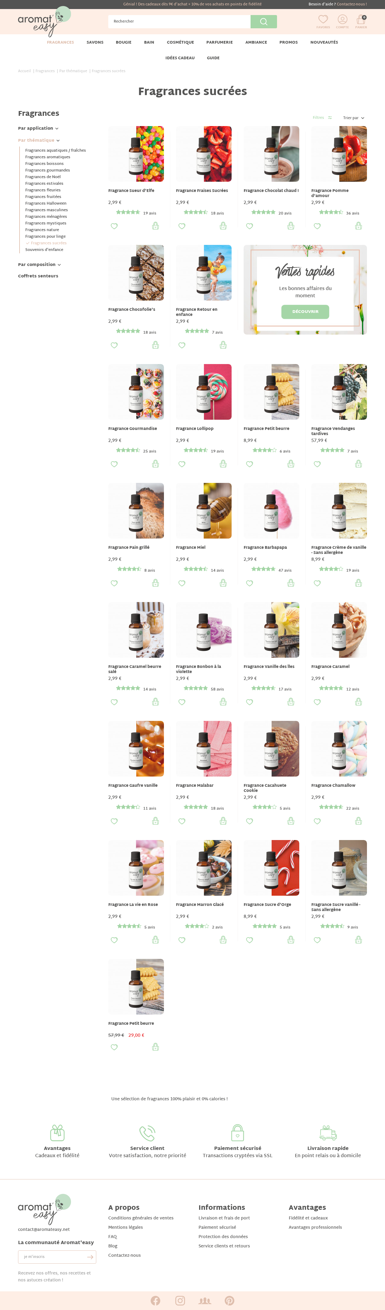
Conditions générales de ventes (141, 1218)
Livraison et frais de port (224, 1218)
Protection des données (223, 1237)
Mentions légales (125, 1227)
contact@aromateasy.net (44, 1230)
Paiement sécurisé (237, 1149)
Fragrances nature (42, 230)
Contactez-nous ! (352, 4)
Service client (147, 1149)
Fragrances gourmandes (47, 170)
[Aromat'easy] (44, 22)
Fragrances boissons (44, 164)
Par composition (37, 265)
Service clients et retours (224, 1246)
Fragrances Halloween (45, 203)
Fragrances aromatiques (47, 157)
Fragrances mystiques (45, 223)
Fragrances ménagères (46, 217)
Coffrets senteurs (38, 276)
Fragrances (38, 114)
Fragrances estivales (44, 184)
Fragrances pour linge (45, 236)
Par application (35, 128)
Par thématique (36, 140)
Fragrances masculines (46, 210)
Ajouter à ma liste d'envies (114, 226)
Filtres (318, 118)
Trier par (351, 118)
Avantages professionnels (315, 1227)
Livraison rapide (328, 1149)
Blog (112, 1246)
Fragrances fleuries (43, 190)
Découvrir (305, 312)
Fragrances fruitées (43, 197)
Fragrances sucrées (49, 243)
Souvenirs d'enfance (44, 250)
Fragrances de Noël (43, 177)
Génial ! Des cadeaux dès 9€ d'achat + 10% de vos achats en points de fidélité (192, 4)
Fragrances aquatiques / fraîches (55, 150)
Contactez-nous (124, 1255)
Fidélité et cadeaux (308, 1218)
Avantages (57, 1149)
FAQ (112, 1237)
